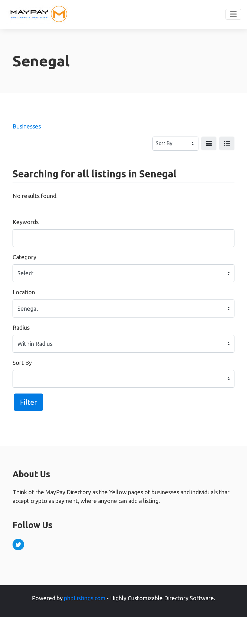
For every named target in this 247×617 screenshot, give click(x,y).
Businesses (27, 126)
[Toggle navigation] (233, 14)
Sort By (22, 362)
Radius (21, 327)
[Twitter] (18, 544)
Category (24, 257)
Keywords (26, 222)
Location (24, 292)
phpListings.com (84, 598)
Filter (28, 402)
